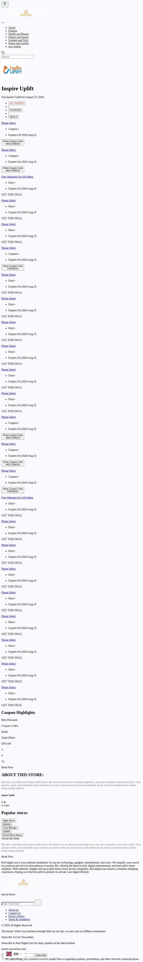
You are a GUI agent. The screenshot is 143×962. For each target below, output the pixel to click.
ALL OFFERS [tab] (17, 103)
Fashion (12, 30)
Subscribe (41, 955)
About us (13, 909)
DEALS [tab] (13, 117)
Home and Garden (18, 43)
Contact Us (14, 913)
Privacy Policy (16, 916)
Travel (11, 27)
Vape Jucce (9, 820)
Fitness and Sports (18, 37)
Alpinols (7, 824)
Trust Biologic (10, 828)
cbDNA (6, 831)
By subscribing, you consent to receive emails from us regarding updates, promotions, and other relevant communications (72, 958)
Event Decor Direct (12, 835)
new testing (14, 46)
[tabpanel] (71, 267)
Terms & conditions (19, 919)
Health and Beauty (18, 33)
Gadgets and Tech (18, 40)
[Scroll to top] (4, 4)
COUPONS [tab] (15, 110)
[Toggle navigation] (2, 22)
